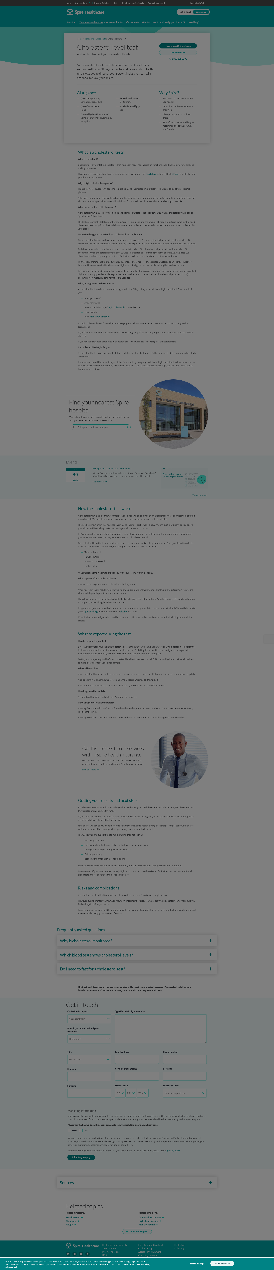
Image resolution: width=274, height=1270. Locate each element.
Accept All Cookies (222, 1263)
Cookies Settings (197, 1263)
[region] (137, 1263)
